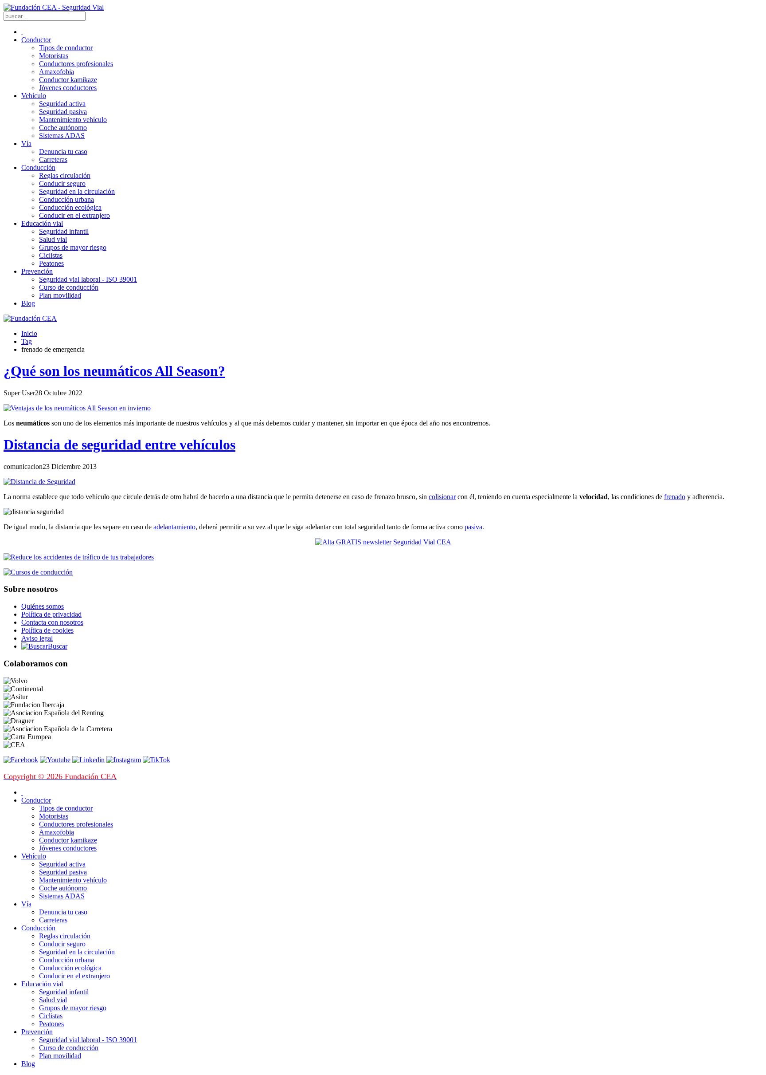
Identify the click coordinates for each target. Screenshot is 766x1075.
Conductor (36, 39)
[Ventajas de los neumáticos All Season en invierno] (77, 408)
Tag (26, 341)
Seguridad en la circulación (77, 191)
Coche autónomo (63, 127)
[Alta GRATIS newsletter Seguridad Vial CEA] (383, 542)
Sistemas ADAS (62, 135)
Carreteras (53, 159)
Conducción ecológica (70, 207)
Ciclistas (51, 255)
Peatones (51, 263)
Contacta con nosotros (52, 622)
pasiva (473, 527)
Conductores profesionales (76, 63)
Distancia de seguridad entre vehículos (119, 445)
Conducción (38, 167)
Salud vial (53, 239)
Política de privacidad (51, 614)
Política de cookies (47, 630)
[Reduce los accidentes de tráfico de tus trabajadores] (383, 557)
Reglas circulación (64, 175)
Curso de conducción (68, 287)
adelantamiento (174, 527)
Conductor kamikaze (68, 79)
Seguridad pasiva (63, 111)
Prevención (37, 271)
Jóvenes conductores (68, 87)
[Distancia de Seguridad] (39, 481)
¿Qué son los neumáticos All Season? (114, 371)
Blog (28, 303)
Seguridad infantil (64, 231)
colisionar (442, 496)
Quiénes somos (42, 606)
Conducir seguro (62, 183)
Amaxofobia (56, 71)
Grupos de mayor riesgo (72, 247)
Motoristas (53, 55)
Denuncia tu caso (63, 151)
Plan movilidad (60, 295)
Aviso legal (37, 638)
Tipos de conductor (66, 47)
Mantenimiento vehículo (73, 119)
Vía (26, 143)
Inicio (29, 333)
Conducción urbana (66, 199)
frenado (674, 496)
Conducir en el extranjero (74, 215)
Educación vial (42, 223)
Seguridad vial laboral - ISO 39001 (88, 279)
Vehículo (33, 95)
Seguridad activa (62, 103)
